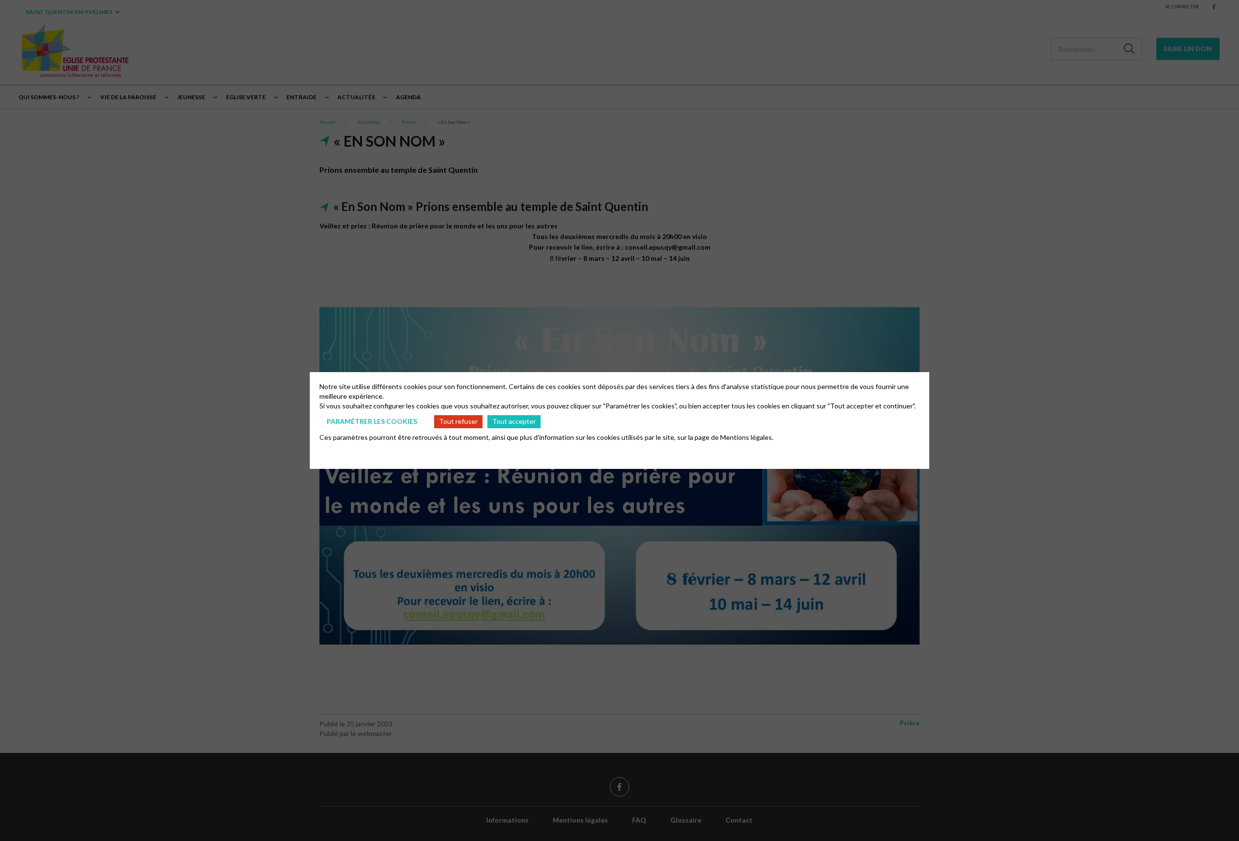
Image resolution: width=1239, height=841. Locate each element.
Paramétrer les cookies (372, 421)
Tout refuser (458, 421)
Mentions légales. (746, 437)
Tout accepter (514, 421)
